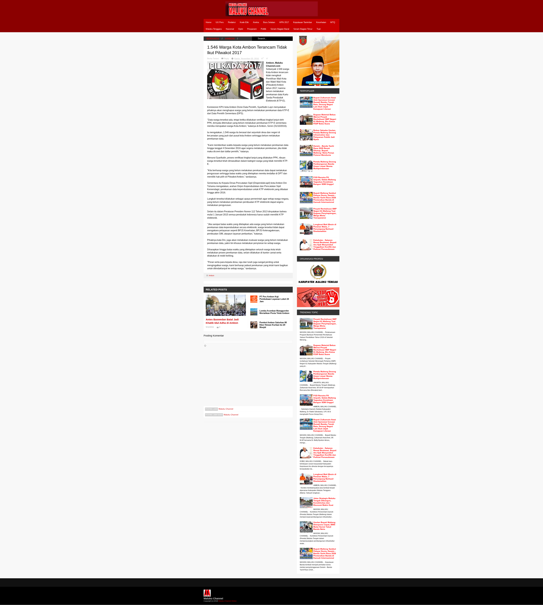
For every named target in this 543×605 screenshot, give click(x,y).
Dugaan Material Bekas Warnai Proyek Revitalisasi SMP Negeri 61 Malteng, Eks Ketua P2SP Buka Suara (324, 119)
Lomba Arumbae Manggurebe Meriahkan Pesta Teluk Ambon (274, 311)
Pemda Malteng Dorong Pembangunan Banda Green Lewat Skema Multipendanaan (324, 165)
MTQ (332, 22)
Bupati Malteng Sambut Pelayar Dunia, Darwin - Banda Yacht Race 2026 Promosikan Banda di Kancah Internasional (324, 197)
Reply (227, 58)
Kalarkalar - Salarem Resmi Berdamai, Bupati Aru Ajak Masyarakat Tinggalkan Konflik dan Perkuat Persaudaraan (324, 244)
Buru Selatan (269, 22)
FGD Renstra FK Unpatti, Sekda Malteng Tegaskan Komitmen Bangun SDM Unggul (324, 180)
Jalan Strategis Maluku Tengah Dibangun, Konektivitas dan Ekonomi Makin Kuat (324, 501)
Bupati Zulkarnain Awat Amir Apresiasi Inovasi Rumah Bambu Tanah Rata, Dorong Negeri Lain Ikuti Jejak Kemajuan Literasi (324, 103)
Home (208, 22)
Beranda (212, 38)
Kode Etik (244, 22)
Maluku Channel (226, 409)
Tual (318, 29)
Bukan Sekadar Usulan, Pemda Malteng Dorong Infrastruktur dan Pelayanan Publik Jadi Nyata (324, 134)
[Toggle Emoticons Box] (205, 345)
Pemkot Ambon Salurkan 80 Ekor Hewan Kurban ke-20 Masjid (273, 324)
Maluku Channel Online (227, 601)
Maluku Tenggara (214, 29)
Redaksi (232, 22)
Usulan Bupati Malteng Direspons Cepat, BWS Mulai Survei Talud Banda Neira (324, 525)
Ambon (230, 38)
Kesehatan (321, 22)
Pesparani (252, 29)
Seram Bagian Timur (302, 29)
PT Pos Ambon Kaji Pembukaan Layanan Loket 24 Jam (274, 299)
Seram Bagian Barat (280, 29)
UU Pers (220, 22)
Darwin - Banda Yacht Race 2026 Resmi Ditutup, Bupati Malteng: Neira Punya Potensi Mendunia (323, 150)
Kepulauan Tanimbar (302, 22)
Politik (263, 29)
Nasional (230, 29)
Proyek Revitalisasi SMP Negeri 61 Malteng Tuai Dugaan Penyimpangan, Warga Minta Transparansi (325, 213)
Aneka (256, 22)
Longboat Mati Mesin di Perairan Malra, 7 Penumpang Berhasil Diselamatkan (324, 227)
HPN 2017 (284, 22)
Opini (240, 29)
